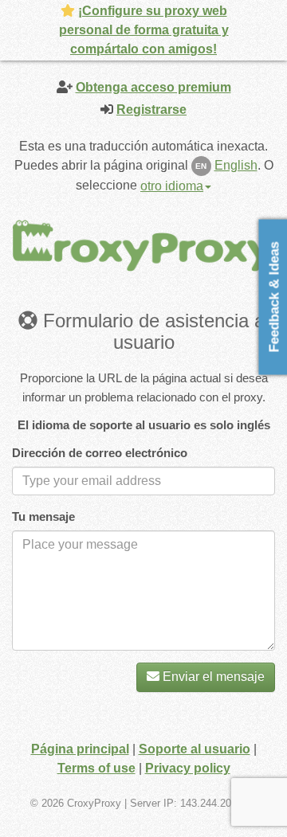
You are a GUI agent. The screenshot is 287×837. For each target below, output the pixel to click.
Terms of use (96, 768)
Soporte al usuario (194, 749)
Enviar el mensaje (212, 676)
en (200, 166)
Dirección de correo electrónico (99, 453)
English (236, 165)
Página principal (80, 749)
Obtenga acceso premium (153, 87)
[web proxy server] (143, 245)
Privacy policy (187, 768)
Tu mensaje (43, 516)
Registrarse (151, 109)
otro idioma (171, 186)
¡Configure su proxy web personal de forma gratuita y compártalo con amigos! (144, 30)
